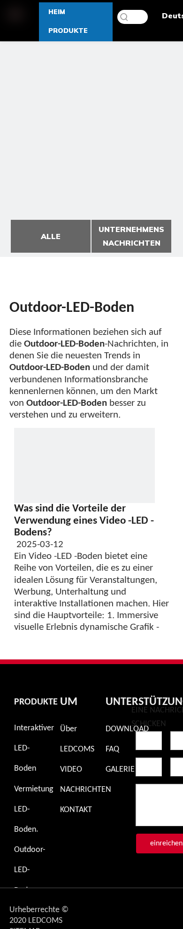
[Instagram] (114, 907)
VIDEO (71, 769)
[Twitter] (163, 907)
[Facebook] (139, 907)
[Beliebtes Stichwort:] (124, 17)
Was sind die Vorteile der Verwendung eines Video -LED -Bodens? (84, 520)
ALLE (51, 236)
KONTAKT (76, 809)
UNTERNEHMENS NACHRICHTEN (131, 236)
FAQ (112, 749)
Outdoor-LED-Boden (30, 870)
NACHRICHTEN (85, 789)
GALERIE (120, 769)
